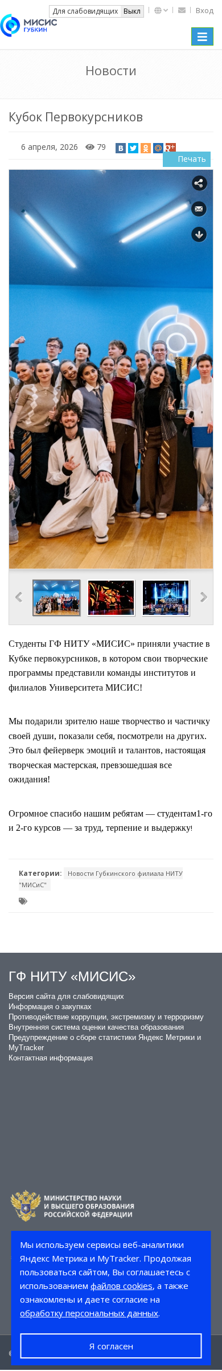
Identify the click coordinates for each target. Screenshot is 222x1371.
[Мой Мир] (158, 148)
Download (199, 235)
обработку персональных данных (89, 1313)
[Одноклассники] (146, 148)
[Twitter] (133, 148)
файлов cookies (122, 1285)
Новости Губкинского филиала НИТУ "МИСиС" (101, 878)
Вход (204, 10)
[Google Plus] (171, 148)
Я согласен (111, 1346)
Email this (199, 209)
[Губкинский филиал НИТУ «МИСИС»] (28, 24)
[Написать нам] (182, 10)
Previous (19, 597)
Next (204, 597)
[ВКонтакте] (121, 148)
